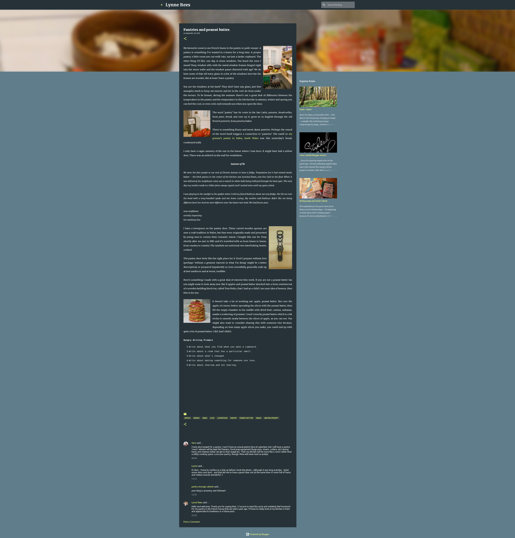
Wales (258, 418)
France (196, 418)
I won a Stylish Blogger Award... (313, 155)
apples (187, 418)
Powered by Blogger (259, 534)
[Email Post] (185, 415)
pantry (233, 418)
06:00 (194, 458)
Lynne (194, 466)
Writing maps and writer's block (313, 201)
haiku (205, 418)
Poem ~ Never (305, 109)
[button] (185, 39)
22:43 (194, 515)
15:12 (194, 479)
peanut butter (246, 418)
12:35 (194, 494)
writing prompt (271, 418)
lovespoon (222, 418)
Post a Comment (191, 522)
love (212, 418)
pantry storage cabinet (203, 486)
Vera (194, 443)
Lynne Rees (178, 5)
